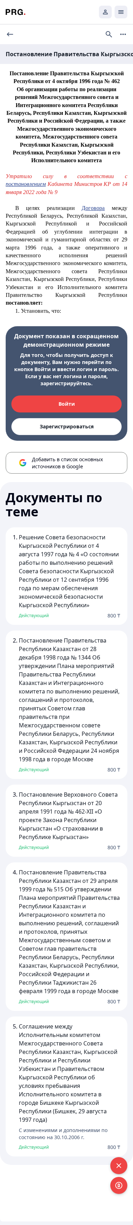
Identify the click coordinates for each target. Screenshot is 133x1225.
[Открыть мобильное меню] (121, 12)
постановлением (26, 184)
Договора (93, 208)
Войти (67, 403)
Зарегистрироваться (67, 426)
